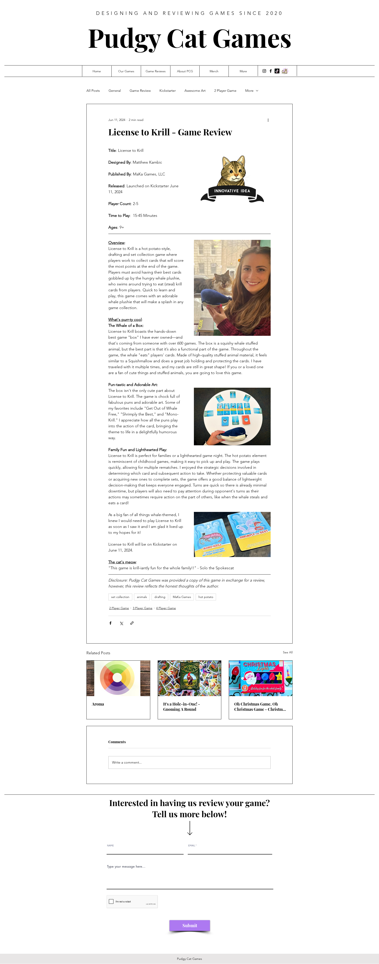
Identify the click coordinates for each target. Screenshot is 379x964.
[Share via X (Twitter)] (121, 623)
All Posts (93, 90)
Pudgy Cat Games (190, 37)
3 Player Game (142, 608)
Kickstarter (167, 90)
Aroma (98, 704)
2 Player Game (225, 90)
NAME (110, 845)
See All (288, 652)
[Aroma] (118, 678)
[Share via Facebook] (110, 623)
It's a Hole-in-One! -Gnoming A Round (181, 706)
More (249, 90)
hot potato (205, 597)
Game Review (140, 90)
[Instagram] (264, 71)
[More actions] (268, 119)
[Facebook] (270, 71)
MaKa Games (182, 597)
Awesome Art (195, 90)
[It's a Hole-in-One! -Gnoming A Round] (189, 678)
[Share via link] (132, 623)
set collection (120, 597)
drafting (159, 597)
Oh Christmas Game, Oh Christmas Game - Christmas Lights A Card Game (260, 706)
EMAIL (191, 845)
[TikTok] (277, 71)
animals (142, 597)
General (115, 90)
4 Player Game (166, 608)
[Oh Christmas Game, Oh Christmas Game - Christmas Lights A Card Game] (260, 678)
